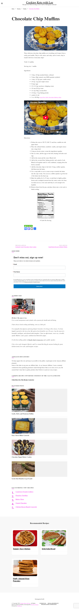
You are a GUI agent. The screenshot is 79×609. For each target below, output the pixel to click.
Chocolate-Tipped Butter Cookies (22, 457)
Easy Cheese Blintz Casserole (20, 435)
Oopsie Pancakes (21, 503)
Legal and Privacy (53, 603)
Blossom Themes (34, 604)
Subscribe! (39, 286)
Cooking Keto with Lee (39, 2)
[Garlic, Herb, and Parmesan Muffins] (23, 411)
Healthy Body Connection (35, 340)
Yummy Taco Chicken (21, 548)
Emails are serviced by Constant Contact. (32, 282)
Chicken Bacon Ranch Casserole (26, 507)
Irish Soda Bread (48, 548)
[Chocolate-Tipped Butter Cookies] (23, 455)
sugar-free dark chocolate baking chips (50, 97)
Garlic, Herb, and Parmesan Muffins (23, 414)
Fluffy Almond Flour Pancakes (21, 579)
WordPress (19, 606)
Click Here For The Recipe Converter (23, 380)
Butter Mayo (20, 499)
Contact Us (43, 603)
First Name (17, 271)
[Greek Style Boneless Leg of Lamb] (23, 476)
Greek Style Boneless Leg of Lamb (22, 479)
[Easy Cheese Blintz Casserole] (23, 433)
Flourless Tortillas (22, 495)
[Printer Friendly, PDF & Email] (28, 226)
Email (15, 264)
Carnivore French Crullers (24, 492)
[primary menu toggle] (2, 3)
